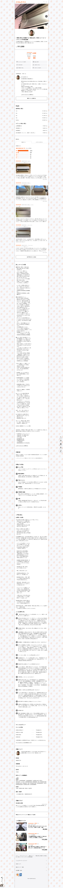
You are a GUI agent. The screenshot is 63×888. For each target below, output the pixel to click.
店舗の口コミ (23, 142)
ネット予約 (20, 467)
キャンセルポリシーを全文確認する (23, 742)
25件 (31, 152)
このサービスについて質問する (27, 94)
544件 (31, 150)
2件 (30, 154)
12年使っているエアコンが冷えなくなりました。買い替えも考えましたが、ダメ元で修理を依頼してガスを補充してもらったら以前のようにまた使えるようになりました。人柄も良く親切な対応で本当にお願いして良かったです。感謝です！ (31, 220)
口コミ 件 (29, 53)
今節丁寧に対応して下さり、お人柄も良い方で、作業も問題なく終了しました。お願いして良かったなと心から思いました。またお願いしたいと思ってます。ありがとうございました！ (31, 240)
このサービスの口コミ (39, 142)
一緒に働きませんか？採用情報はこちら (2, 880)
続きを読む (45, 179)
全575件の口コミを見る (31, 257)
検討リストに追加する (31, 98)
